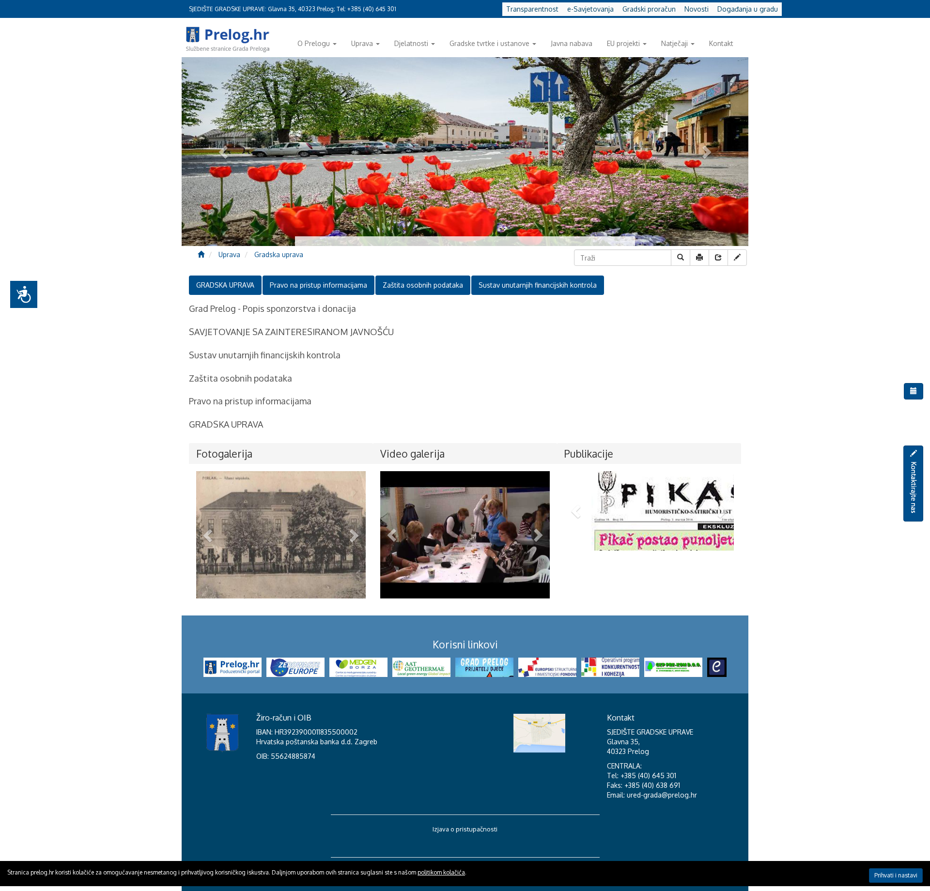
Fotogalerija (224, 453)
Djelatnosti (411, 43)
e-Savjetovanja (590, 9)
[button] (209, 535)
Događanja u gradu (747, 9)
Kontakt (721, 43)
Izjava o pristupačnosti (465, 829)
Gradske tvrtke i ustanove (489, 43)
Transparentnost (532, 9)
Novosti (696, 9)
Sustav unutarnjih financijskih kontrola (538, 285)
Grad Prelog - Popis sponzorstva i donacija (272, 308)
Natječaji (674, 43)
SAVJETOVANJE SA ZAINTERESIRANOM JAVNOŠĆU (291, 331)
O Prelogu (313, 43)
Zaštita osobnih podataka (423, 285)
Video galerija (412, 453)
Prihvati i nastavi (895, 875)
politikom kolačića (441, 872)
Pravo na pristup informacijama (318, 285)
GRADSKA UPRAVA (225, 285)
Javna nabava (571, 43)
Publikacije (588, 453)
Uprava (362, 43)
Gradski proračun (649, 9)
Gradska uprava (278, 254)
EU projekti (623, 43)
